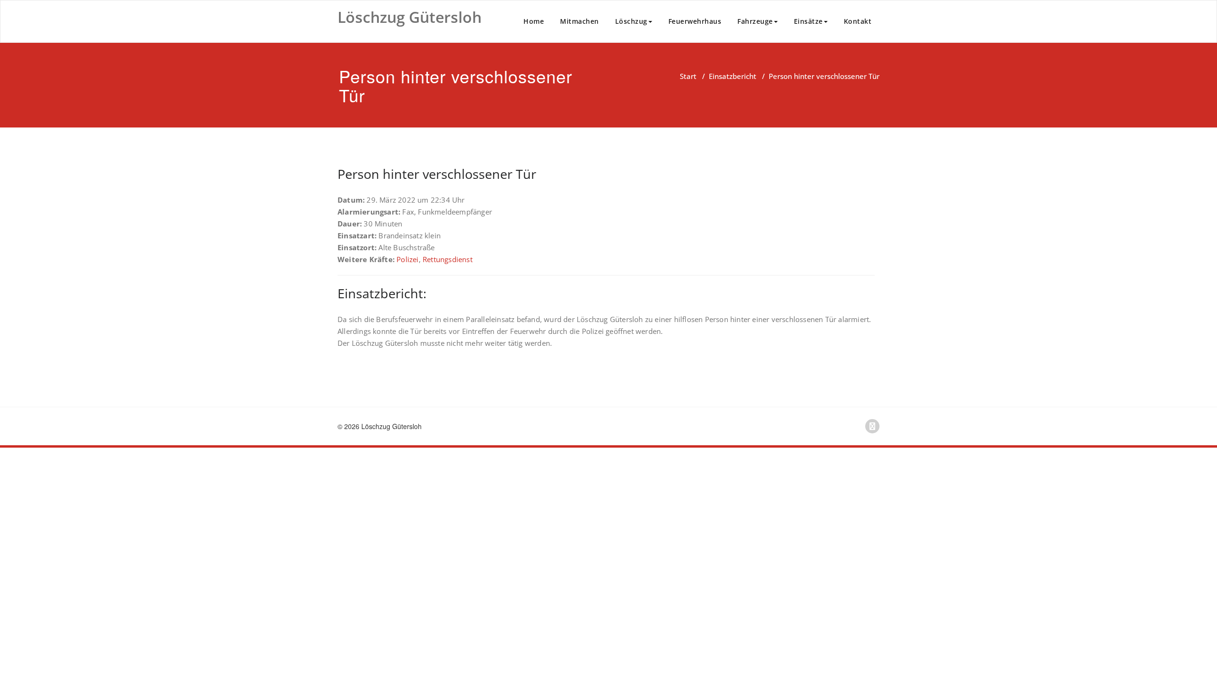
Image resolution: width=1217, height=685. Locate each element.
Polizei (407, 259)
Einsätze (808, 21)
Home (533, 21)
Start (688, 76)
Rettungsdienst (448, 259)
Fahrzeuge (755, 21)
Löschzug (631, 21)
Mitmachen (579, 21)
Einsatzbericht (732, 76)
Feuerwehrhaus (695, 21)
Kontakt (858, 21)
